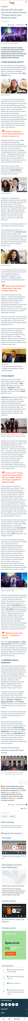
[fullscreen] (24, 852)
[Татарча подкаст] (3, 1019)
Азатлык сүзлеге (9, 928)
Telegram (14, 798)
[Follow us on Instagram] (9, 1004)
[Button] (11, 25)
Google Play (17, 792)
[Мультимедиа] (9, 1019)
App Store (9, 792)
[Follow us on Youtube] (6, 1004)
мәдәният (4, 7)
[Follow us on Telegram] (13, 1004)
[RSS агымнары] (16, 1004)
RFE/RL (19, 790)
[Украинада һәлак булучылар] (14, 877)
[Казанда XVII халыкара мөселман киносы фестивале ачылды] (14, 763)
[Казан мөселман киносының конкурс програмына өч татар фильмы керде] (14, 356)
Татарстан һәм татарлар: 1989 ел (13, 843)
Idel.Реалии (17, 1019)
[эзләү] (24, 1019)
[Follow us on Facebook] (2, 1004)
